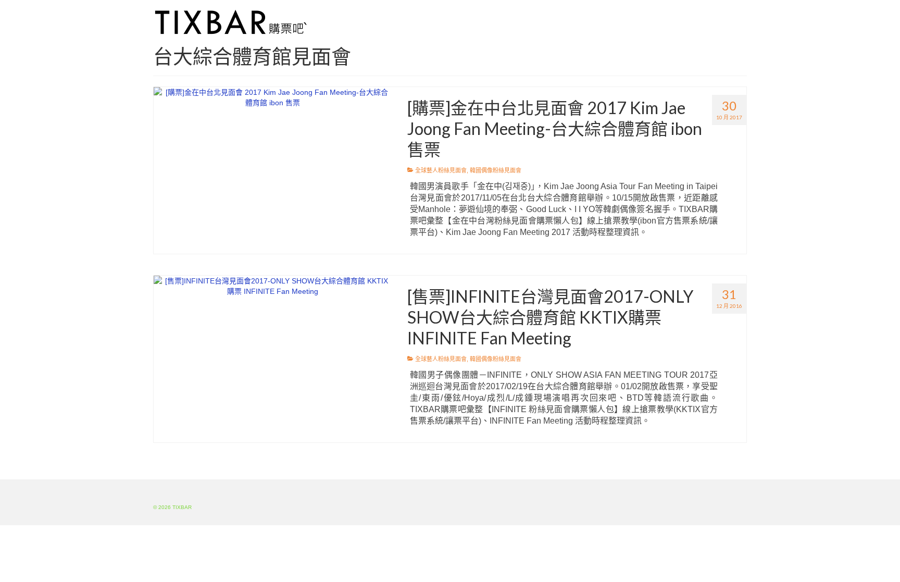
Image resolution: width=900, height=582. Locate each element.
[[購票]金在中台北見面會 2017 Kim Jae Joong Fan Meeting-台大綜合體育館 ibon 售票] (273, 97)
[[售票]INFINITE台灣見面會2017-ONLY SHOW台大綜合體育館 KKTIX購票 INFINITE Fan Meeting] (273, 285)
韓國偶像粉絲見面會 (495, 170)
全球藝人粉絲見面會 (441, 170)
